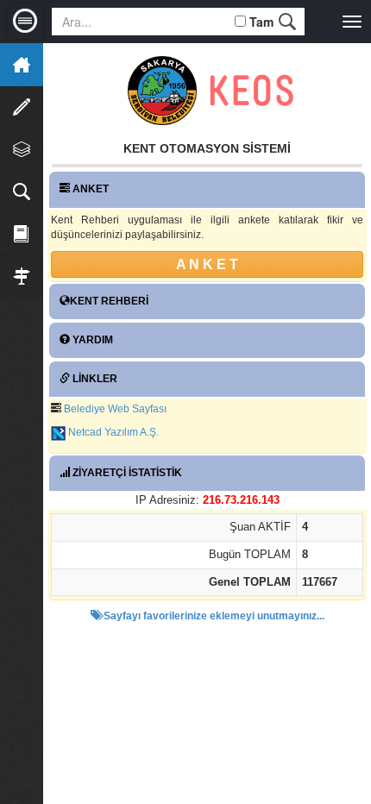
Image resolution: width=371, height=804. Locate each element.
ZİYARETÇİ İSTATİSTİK (126, 473)
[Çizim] (21, 107)
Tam (261, 21)
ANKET (89, 189)
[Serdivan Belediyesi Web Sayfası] (164, 90)
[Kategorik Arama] (21, 191)
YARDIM (91, 340)
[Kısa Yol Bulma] (21, 276)
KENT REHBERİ (109, 301)
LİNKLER (93, 379)
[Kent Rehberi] (21, 233)
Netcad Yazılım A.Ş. (113, 432)
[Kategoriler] (21, 149)
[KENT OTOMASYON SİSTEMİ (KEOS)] (252, 90)
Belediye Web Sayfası (115, 409)
